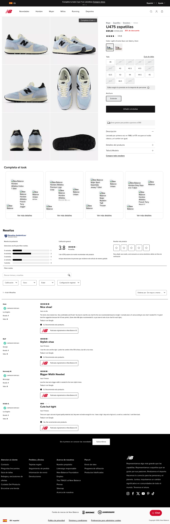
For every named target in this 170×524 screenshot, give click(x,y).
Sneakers (126, 23)
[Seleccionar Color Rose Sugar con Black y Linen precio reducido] (118, 48)
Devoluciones (35, 476)
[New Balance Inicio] (9, 11)
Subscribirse (101, 442)
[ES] (9, 3)
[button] (157, 11)
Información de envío (38, 472)
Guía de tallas (149, 57)
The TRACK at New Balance (69, 480)
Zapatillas (116, 23)
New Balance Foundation (68, 472)
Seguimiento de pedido (39, 468)
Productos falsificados (94, 472)
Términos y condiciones (78, 520)
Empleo (60, 476)
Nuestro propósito (64, 464)
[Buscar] (151, 11)
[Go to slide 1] (83, 5)
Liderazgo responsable (66, 468)
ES (14, 521)
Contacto (5, 464)
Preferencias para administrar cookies (106, 520)
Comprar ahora (99, 2)
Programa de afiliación (94, 468)
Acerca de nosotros (65, 492)
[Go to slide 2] (85, 5)
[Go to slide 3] (86, 5)
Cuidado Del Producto (10, 484)
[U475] (26, 40)
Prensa (59, 484)
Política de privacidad (56, 520)
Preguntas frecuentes (10, 468)
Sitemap (60, 488)
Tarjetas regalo (35, 464)
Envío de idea (90, 464)
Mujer (108, 23)
